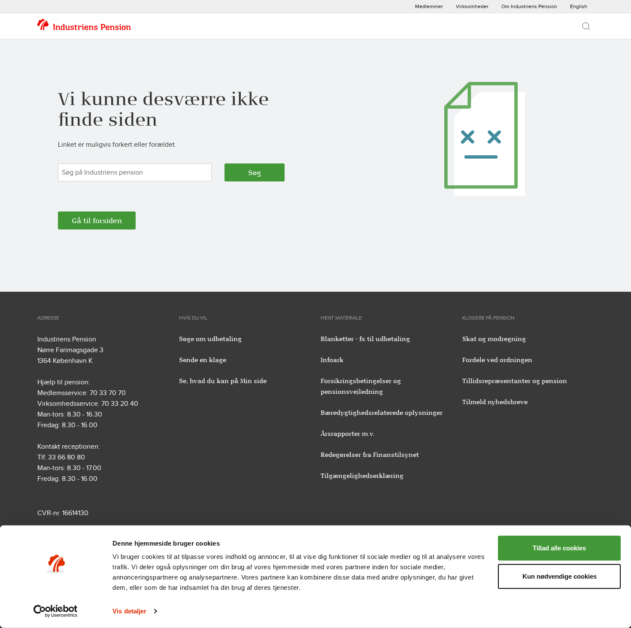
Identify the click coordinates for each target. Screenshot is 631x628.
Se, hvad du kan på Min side (223, 381)
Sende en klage (202, 360)
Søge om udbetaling (210, 339)
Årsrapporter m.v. (348, 434)
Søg (254, 172)
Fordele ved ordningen (497, 360)
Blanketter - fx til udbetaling (365, 339)
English (578, 6)
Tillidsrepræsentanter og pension (514, 381)
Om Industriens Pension (529, 6)
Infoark (332, 360)
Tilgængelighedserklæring (362, 476)
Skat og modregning (494, 339)
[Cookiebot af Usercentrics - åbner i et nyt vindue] (55, 611)
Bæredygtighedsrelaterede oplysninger (382, 413)
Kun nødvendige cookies (559, 576)
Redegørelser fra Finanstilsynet (370, 455)
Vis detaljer (129, 611)
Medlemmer (429, 6)
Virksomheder (472, 6)
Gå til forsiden (97, 220)
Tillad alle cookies (559, 548)
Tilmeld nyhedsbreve (495, 402)
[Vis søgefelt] (586, 26)
